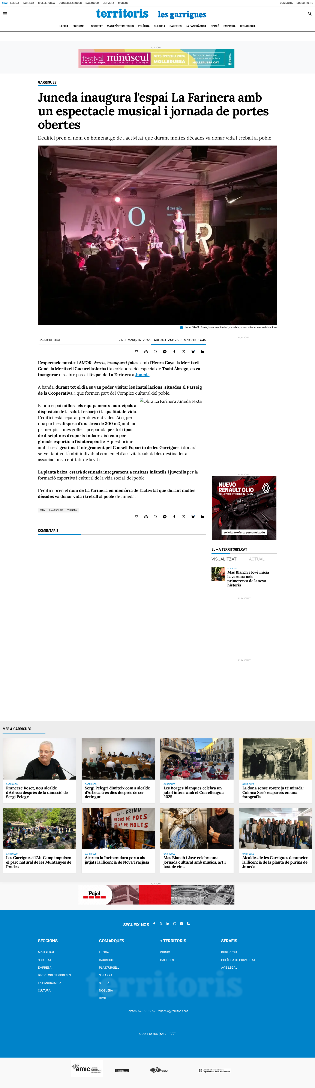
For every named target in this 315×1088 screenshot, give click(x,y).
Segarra (105, 975)
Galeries (167, 960)
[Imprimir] (146, 351)
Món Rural (46, 952)
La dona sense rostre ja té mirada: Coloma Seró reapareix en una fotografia (273, 792)
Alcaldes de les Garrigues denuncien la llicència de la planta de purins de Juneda (275, 862)
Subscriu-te (305, 3)
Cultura (44, 990)
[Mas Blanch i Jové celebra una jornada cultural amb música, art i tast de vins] (197, 828)
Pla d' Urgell (109, 967)
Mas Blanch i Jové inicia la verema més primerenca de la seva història (248, 578)
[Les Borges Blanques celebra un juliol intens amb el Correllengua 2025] (197, 759)
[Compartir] (155, 351)
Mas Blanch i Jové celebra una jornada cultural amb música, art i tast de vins (195, 862)
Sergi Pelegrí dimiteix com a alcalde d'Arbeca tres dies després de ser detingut (117, 792)
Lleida (14, 3)
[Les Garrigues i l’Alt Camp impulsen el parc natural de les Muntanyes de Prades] (39, 828)
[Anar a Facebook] (154, 923)
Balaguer (92, 3)
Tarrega (28, 3)
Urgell (104, 998)
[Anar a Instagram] (174, 923)
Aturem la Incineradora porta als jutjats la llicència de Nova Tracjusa (117, 860)
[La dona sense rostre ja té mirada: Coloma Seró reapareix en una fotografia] (275, 759)
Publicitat (229, 952)
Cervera (108, 3)
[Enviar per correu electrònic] (136, 351)
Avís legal (229, 967)
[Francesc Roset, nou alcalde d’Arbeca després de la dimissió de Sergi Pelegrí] (39, 759)
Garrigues (47, 82)
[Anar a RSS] (188, 923)
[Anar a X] (161, 923)
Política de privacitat (238, 960)
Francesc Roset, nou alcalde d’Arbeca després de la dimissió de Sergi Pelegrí (37, 792)
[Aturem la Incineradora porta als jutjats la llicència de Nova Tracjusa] (118, 828)
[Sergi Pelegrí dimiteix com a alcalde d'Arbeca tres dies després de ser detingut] (118, 759)
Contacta (286, 3)
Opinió (165, 952)
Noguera (106, 990)
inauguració (56, 510)
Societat (44, 960)
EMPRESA (44, 967)
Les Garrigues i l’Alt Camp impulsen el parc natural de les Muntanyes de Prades (38, 862)
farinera (72, 510)
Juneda (142, 374)
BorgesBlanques (70, 3)
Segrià (104, 983)
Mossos (123, 3)
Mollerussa (46, 3)
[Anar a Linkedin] (167, 923)
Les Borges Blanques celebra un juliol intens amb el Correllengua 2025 (194, 792)
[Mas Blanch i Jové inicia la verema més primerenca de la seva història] (218, 574)
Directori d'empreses (54, 975)
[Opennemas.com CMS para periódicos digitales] (157, 1033)
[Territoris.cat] (151, 13)
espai (42, 510)
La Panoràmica (49, 983)
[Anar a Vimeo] (181, 923)
